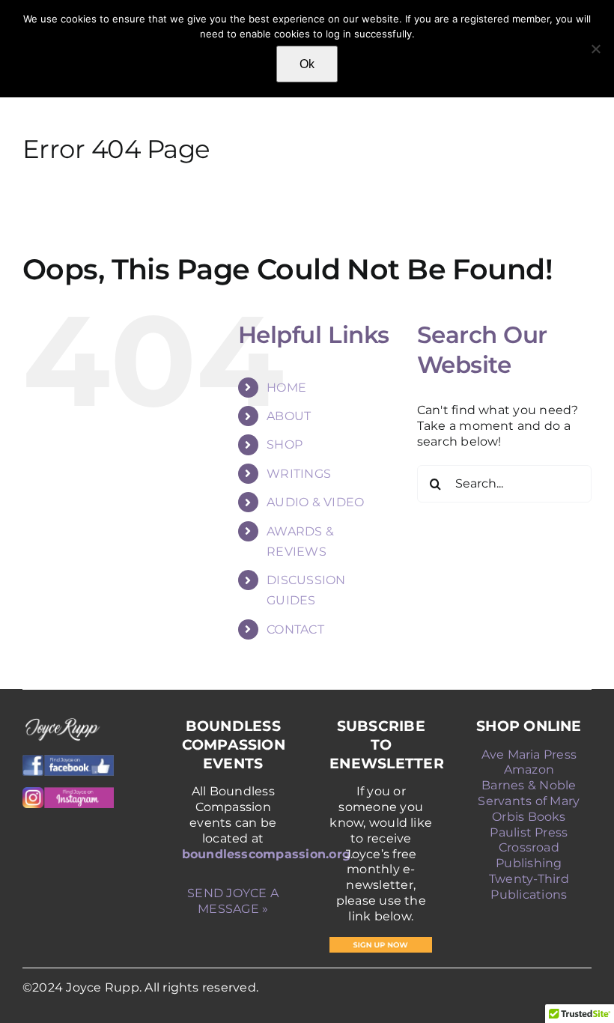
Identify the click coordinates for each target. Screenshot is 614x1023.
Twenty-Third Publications (529, 887)
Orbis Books (529, 817)
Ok (307, 64)
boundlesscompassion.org (266, 854)
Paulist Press (529, 832)
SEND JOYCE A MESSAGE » (233, 901)
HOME (286, 387)
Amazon (529, 769)
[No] (595, 48)
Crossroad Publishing (529, 855)
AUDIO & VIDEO (315, 502)
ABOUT (289, 416)
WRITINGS (299, 474)
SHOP (285, 444)
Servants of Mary (529, 801)
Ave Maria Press (529, 754)
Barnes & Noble (528, 785)
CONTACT (295, 629)
